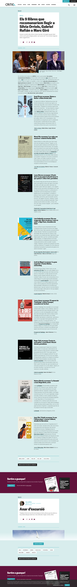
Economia (53, 4)
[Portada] (10, 4)
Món (39, 4)
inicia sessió (28, 485)
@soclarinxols (29, 504)
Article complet (39, 543)
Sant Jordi (39, 458)
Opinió (19, 10)
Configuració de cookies (58, 585)
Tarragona (28, 552)
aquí (47, 78)
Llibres (28, 458)
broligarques (54, 151)
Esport (43, 4)
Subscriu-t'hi (66, 1)
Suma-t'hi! (10, 485)
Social (24, 4)
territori (34, 552)
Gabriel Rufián (21, 458)
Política (20, 4)
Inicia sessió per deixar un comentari (28, 464)
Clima (29, 4)
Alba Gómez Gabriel (39, 434)
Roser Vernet (21, 552)
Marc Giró (33, 458)
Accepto (67, 585)
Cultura (48, 4)
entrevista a (39, 270)
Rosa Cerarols (29, 501)
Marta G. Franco (49, 153)
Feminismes (34, 4)
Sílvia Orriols (46, 458)
